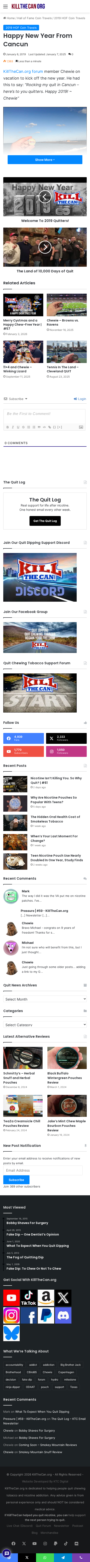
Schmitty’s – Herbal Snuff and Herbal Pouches (19, 1078)
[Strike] (23, 427)
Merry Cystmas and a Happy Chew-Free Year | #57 (22, 324)
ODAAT (30, 1387)
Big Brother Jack (71, 1364)
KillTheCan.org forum (23, 71)
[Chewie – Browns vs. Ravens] (67, 305)
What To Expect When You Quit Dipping (42, 1411)
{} (54, 427)
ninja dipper (13, 1387)
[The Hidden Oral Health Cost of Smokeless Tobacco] (15, 823)
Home (10, 18)
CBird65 (32, 1372)
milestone (70, 1379)
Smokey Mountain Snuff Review (40, 1452)
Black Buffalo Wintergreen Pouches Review (64, 1078)
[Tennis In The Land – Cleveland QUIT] (67, 352)
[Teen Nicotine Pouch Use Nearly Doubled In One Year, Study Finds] (15, 861)
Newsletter (61, 1525)
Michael (28, 942)
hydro (54, 1379)
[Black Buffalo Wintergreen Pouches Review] (67, 1058)
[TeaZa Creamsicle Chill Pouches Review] (23, 1106)
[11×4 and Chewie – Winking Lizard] (23, 352)
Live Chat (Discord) (20, 1525)
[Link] (49, 427)
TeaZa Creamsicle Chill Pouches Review (21, 1123)
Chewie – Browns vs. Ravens (63, 322)
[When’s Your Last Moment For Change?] (15, 842)
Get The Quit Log (45, 521)
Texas (73, 1387)
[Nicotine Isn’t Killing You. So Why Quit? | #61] (15, 784)
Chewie (27, 923)
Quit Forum (43, 1525)
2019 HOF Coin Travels (69, 18)
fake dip (27, 1379)
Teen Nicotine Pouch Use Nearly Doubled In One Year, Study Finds (57, 857)
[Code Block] (44, 427)
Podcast (77, 1525)
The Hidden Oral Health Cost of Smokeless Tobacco (55, 819)
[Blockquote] (39, 427)
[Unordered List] (33, 427)
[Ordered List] (28, 427)
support (59, 1387)
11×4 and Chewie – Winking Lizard (17, 369)
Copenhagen (66, 1372)
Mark (25, 891)
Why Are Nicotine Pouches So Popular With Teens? (54, 799)
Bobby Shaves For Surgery (37, 1430)
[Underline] (18, 427)
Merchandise (49, 1532)
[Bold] (7, 427)
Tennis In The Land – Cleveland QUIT (63, 369)
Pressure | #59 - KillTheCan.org (44, 911)
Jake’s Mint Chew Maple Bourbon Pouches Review (66, 1125)
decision (11, 1379)
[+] (59, 427)
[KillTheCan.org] (28, 6)
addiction (48, 1364)
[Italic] (12, 427)
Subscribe (16, 1180)
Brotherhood (13, 1372)
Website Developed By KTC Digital (45, 1481)
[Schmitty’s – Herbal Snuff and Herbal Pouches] (23, 1058)
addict (33, 1364)
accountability (14, 1364)
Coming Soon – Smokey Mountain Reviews (48, 1445)
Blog (35, 1532)
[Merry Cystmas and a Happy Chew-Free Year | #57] (23, 305)
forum (41, 1379)
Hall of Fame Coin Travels (34, 18)
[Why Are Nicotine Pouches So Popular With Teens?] (15, 803)
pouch (45, 1387)
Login (81, 399)
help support (77, 1515)
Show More (44, 160)
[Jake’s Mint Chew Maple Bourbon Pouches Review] (67, 1106)
